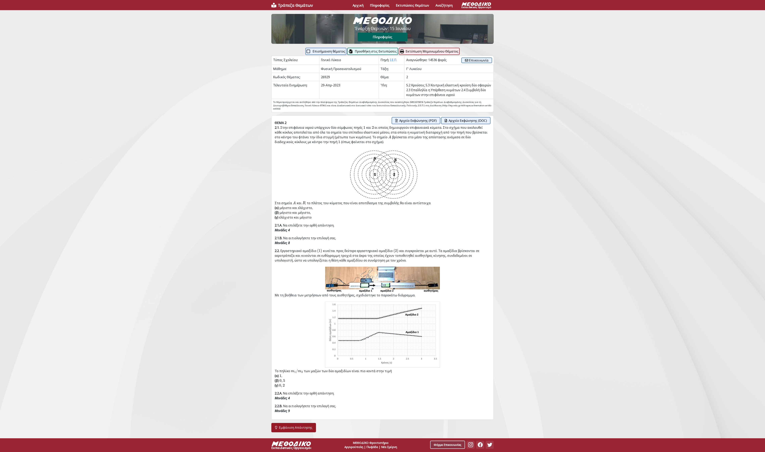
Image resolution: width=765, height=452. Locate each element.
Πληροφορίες (382, 37)
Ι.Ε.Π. (393, 60)
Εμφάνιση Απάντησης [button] (295, 427)
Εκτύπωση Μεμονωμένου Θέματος (432, 51)
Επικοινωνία (478, 60)
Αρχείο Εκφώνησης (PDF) (418, 120)
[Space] (291, 445)
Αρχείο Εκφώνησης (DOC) (468, 120)
